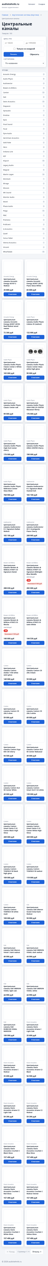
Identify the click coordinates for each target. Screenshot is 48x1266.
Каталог (31, 4)
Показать (13, 54)
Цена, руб (8, 39)
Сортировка (9, 59)
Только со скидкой (26, 48)
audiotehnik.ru (10, 4)
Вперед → (37, 1251)
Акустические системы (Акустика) (25, 15)
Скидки (41, 4)
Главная (5, 15)
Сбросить (34, 54)
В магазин (13, 294)
